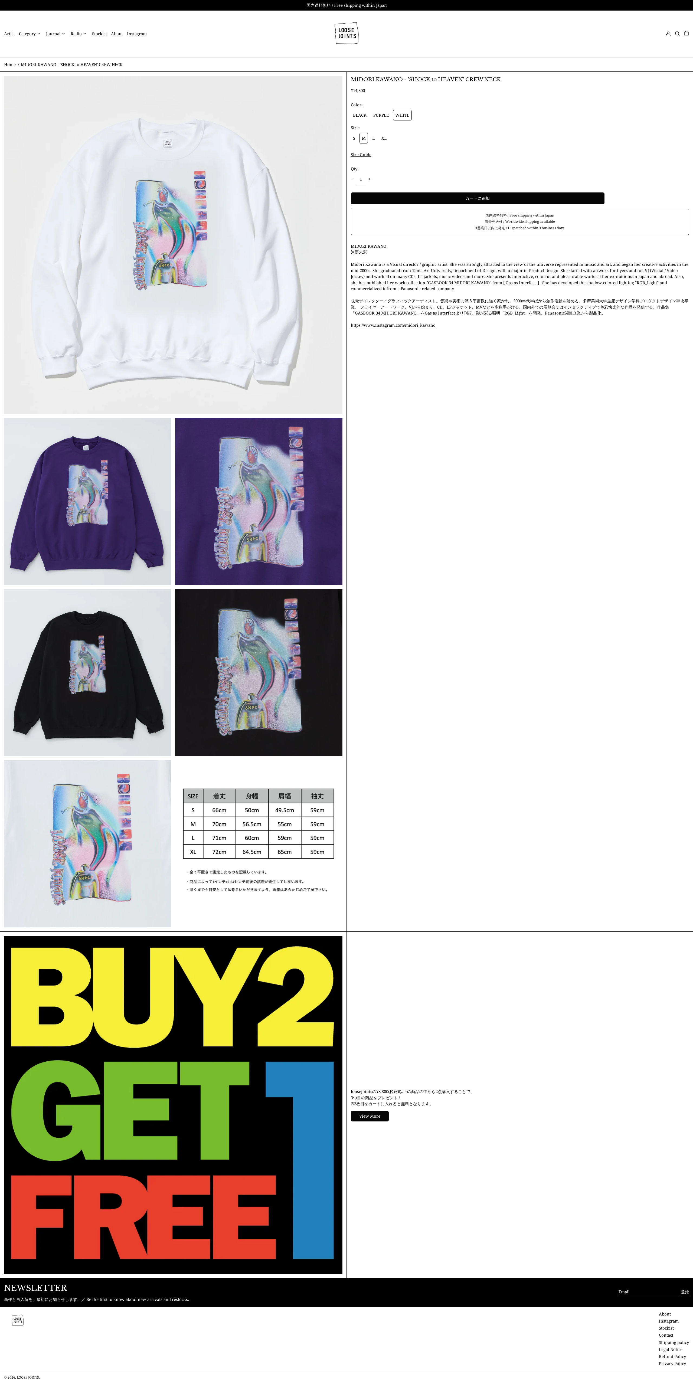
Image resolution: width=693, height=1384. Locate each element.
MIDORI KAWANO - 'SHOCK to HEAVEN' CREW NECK (72, 64)
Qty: (354, 168)
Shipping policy (674, 1342)
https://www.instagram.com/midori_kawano (393, 325)
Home (10, 64)
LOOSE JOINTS (28, 1377)
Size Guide (361, 154)
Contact (666, 1335)
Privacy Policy (672, 1363)
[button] (677, 33)
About (665, 1314)
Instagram (669, 1321)
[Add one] (369, 178)
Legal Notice (670, 1349)
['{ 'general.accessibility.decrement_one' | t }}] (352, 178)
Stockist (666, 1328)
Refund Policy (672, 1356)
